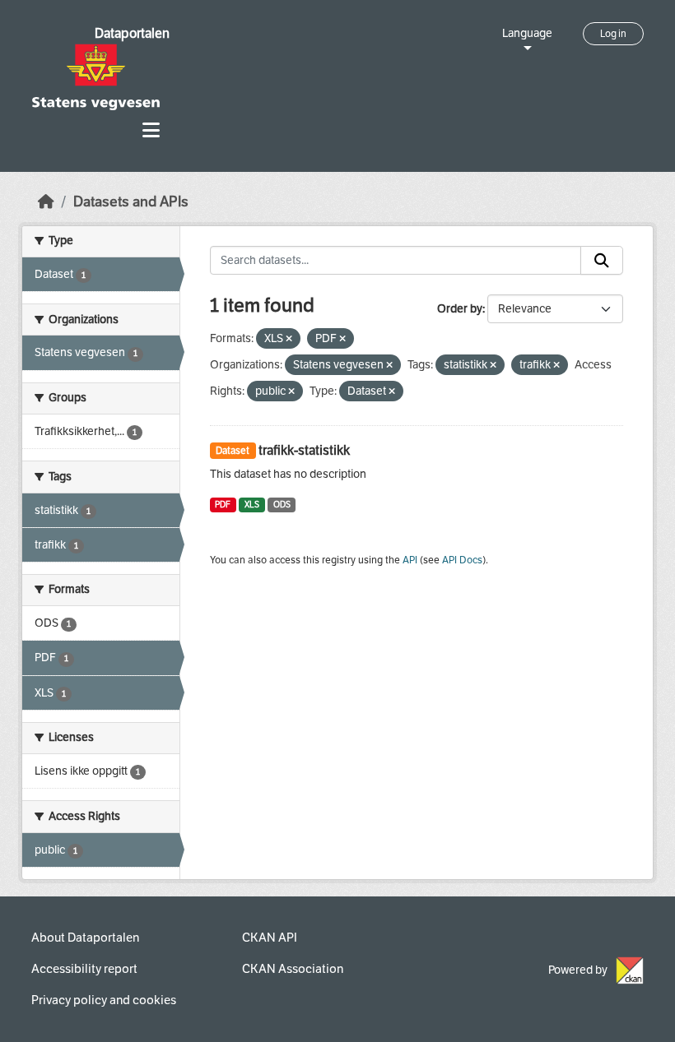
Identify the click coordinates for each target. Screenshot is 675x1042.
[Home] (46, 202)
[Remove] (289, 339)
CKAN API (269, 937)
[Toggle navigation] (151, 130)
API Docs (462, 560)
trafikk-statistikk (304, 450)
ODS (282, 504)
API (410, 560)
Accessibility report (84, 968)
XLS (251, 504)
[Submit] (601, 261)
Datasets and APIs (131, 202)
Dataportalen (132, 33)
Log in (613, 33)
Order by (459, 309)
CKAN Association (292, 968)
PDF (222, 504)
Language (527, 33)
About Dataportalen (85, 937)
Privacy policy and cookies (103, 1000)
